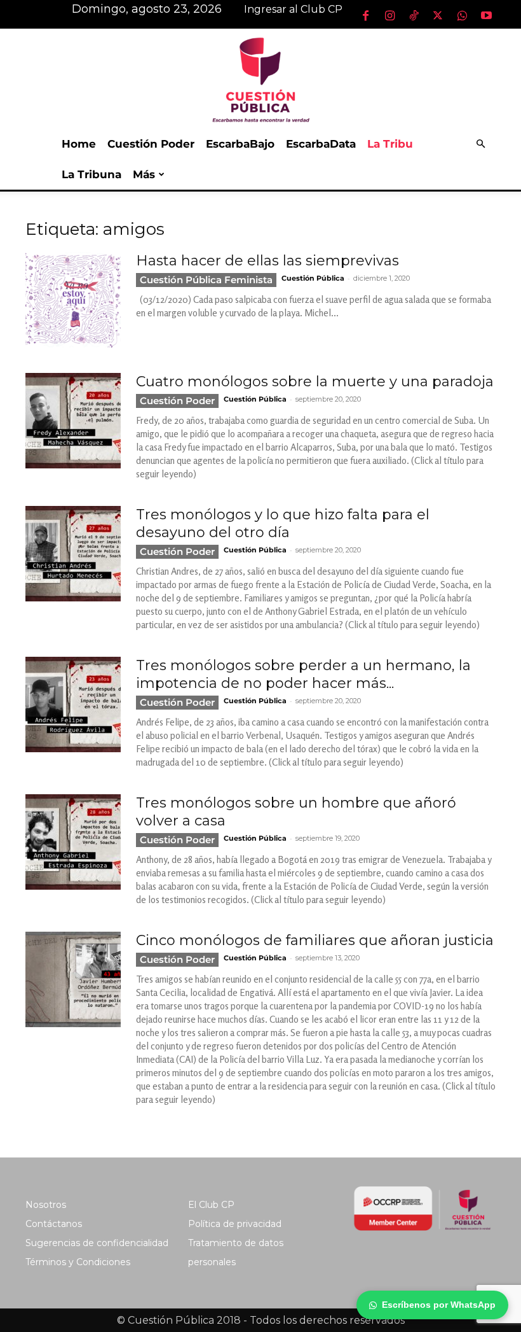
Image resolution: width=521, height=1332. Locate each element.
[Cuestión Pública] (260, 79)
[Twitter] (437, 15)
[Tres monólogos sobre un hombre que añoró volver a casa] (73, 842)
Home (79, 143)
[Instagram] (389, 15)
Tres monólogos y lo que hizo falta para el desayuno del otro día (283, 523)
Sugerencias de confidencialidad (96, 1243)
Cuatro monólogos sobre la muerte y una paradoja (315, 381)
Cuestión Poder (150, 143)
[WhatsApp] (461, 15)
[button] (480, 144)
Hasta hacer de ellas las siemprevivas (267, 260)
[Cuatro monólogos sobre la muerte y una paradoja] (73, 420)
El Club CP (211, 1204)
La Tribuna (91, 174)
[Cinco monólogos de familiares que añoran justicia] (73, 979)
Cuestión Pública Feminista (206, 280)
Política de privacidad (234, 1224)
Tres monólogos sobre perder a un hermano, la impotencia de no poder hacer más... (303, 674)
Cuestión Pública (312, 278)
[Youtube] (486, 15)
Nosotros (45, 1204)
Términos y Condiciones (77, 1262)
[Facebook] (365, 15)
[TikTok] (413, 15)
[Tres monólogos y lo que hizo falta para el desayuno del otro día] (73, 553)
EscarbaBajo (240, 143)
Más (144, 174)
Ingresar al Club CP (293, 9)
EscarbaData (321, 143)
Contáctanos (53, 1224)
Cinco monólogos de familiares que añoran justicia (315, 940)
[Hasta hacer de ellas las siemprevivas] (73, 299)
